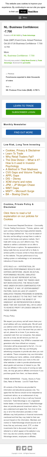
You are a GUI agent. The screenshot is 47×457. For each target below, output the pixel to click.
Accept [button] (23, 11)
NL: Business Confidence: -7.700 (19, 55)
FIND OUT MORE (23, 132)
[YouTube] (30, 448)
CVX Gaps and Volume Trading (24, 172)
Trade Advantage (29, 35)
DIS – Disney (13, 178)
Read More (33, 11)
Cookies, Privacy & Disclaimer (23, 150)
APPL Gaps (12, 175)
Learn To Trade (14, 153)
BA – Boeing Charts (17, 194)
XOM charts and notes (19, 181)
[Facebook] (18, 448)
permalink (26, 63)
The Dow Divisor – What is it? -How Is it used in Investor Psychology (24, 163)
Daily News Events (28, 60)
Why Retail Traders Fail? (20, 156)
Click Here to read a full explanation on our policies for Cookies (21, 216)
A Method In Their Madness (22, 169)
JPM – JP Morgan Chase (20, 185)
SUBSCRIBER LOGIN (23, 112)
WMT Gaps (12, 188)
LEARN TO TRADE (23, 105)
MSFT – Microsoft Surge (20, 191)
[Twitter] (24, 448)
